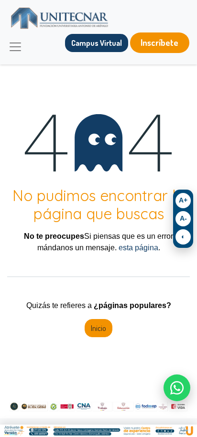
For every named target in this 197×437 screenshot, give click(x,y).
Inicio (98, 328)
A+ (183, 200)
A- (183, 218)
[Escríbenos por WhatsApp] (177, 387)
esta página (138, 248)
